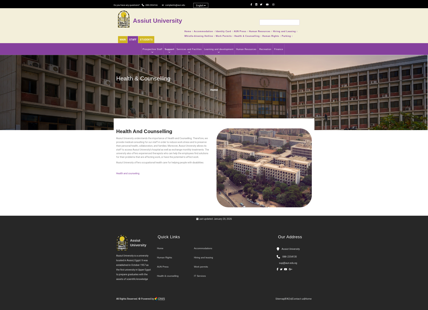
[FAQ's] (177, 300)
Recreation (265, 49)
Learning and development (219, 49)
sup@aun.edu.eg (287, 263)
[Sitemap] (180, 300)
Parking (286, 36)
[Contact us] (174, 300)
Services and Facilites (189, 49)
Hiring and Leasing (284, 31)
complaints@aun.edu (175, 5)
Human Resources (259, 31)
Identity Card (223, 31)
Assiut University (290, 248)
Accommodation (203, 31)
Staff (132, 39)
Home (187, 31)
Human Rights (270, 36)
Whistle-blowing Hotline (198, 36)
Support (169, 49)
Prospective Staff (152, 49)
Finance (278, 49)
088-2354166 (151, 5)
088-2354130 (289, 256)
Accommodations (203, 248)
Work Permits (224, 36)
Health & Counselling (247, 36)
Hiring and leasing (203, 257)
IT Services (200, 276)
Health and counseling (127, 173)
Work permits (201, 266)
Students (146, 39)
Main (123, 39)
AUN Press (240, 31)
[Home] (170, 300)
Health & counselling (168, 276)
